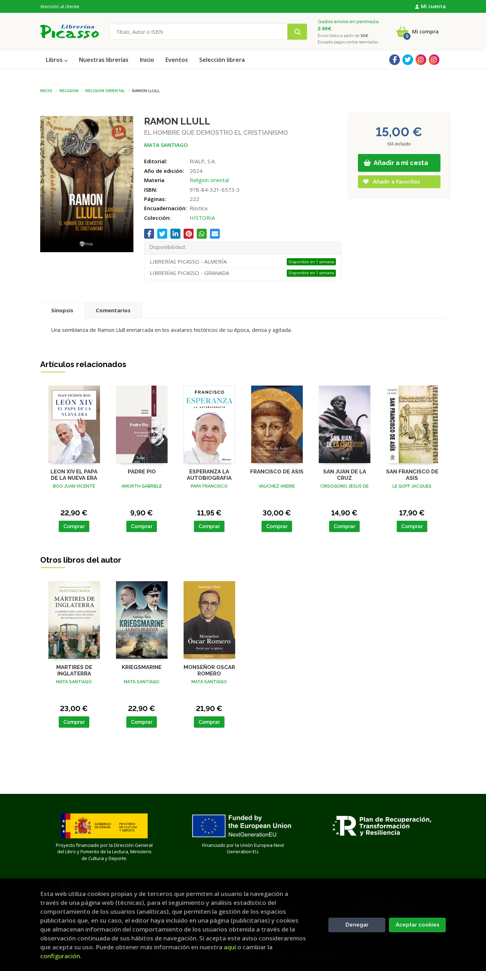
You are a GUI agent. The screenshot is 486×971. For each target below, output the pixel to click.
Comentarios (113, 310)
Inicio (46, 90)
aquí (230, 947)
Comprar (74, 526)
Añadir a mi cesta (400, 162)
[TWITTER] (407, 59)
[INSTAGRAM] (421, 59)
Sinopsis (62, 310)
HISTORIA (202, 217)
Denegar (357, 925)
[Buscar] (297, 32)
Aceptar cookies (417, 925)
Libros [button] (55, 60)
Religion (68, 90)
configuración (60, 956)
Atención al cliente (59, 6)
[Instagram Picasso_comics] (434, 59)
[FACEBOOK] (394, 59)
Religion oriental (105, 90)
